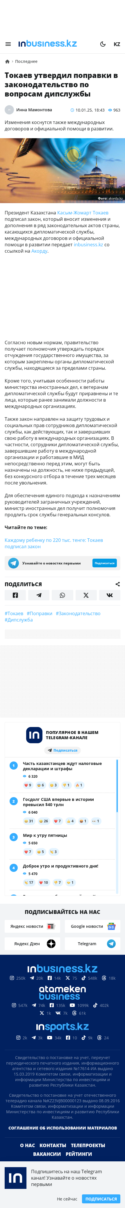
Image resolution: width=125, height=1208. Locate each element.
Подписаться (101, 1199)
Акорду (39, 251)
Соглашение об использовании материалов (62, 1128)
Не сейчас (67, 1199)
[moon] (103, 44)
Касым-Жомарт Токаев (82, 212)
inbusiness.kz (88, 244)
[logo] (55, 44)
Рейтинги (79, 1154)
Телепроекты (88, 1145)
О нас (27, 1145)
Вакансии (47, 1154)
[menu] (8, 44)
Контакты (53, 1145)
